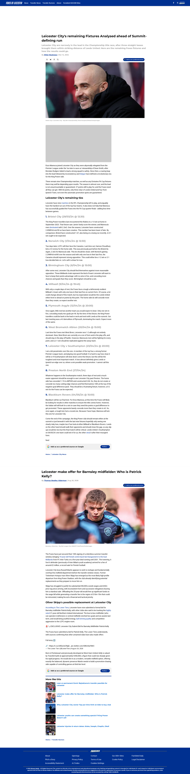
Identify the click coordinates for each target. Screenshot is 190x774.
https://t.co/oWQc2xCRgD (59, 646)
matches (65, 203)
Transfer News (35, 3)
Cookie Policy (117, 759)
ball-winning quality (83, 619)
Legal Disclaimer (138, 759)
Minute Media (35, 768)
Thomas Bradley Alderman (55, 480)
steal (88, 433)
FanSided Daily (137, 756)
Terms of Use (96, 759)
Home (48, 454)
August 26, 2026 (77, 648)
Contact (94, 756)
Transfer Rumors (49, 3)
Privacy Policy (77, 759)
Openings (75, 756)
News (26, 3)
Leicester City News (59, 454)
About (59, 3)
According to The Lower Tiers (57, 607)
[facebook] (173, 3)
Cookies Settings (97, 763)
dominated (54, 227)
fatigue (83, 174)
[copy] (57, 59)
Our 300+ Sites (118, 756)
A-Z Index (75, 763)
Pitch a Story (50, 759)
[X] (177, 3)
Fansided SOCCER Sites (71, 3)
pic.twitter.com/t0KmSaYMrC (82, 646)
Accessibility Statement (54, 763)
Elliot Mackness (50, 55)
